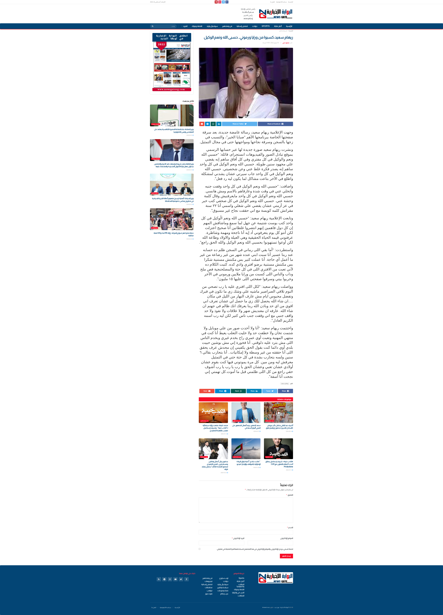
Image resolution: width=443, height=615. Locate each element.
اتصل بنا (272, 2)
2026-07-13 (224, 434)
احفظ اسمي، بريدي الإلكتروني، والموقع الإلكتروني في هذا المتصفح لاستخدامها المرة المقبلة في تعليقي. (255, 549)
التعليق (289, 495)
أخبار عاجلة (278, 26)
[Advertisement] (192, 13)
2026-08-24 (289, 431)
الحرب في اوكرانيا (238, 593)
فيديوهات (208, 581)
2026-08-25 (189, 135)
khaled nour (266, 607)
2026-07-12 (289, 470)
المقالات (241, 596)
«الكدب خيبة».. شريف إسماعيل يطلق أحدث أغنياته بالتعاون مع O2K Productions (279, 464)
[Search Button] (152, 26)
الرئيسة (291, 31)
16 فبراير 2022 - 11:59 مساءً (271, 43)
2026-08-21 (256, 431)
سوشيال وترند (212, 26)
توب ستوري (269, 457)
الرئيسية (290, 2)
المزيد (185, 26)
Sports (266, 26)
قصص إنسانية (242, 26)
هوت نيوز (208, 594)
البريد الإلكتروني (238, 538)
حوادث (254, 26)
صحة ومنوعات (222, 591)
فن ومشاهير (227, 26)
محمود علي (286, 43)
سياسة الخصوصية (281, 2)
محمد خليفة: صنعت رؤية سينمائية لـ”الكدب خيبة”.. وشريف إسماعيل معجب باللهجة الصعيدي (215, 428)
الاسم (290, 527)
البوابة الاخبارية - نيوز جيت (281, 607)
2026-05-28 (256, 467)
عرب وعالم (224, 594)
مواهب (209, 591)
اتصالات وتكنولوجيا (240, 585)
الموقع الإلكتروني (286, 538)
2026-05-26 (224, 472)
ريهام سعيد (284, 383)
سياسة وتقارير (222, 587)
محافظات (154, 228)
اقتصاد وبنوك (197, 26)
